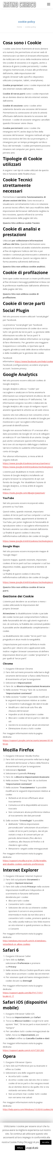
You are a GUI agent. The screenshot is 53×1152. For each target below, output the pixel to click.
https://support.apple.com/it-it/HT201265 (23, 1050)
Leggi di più (32, 1147)
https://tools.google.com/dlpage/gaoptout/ (24, 492)
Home (19, 27)
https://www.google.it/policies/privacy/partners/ (26, 463)
